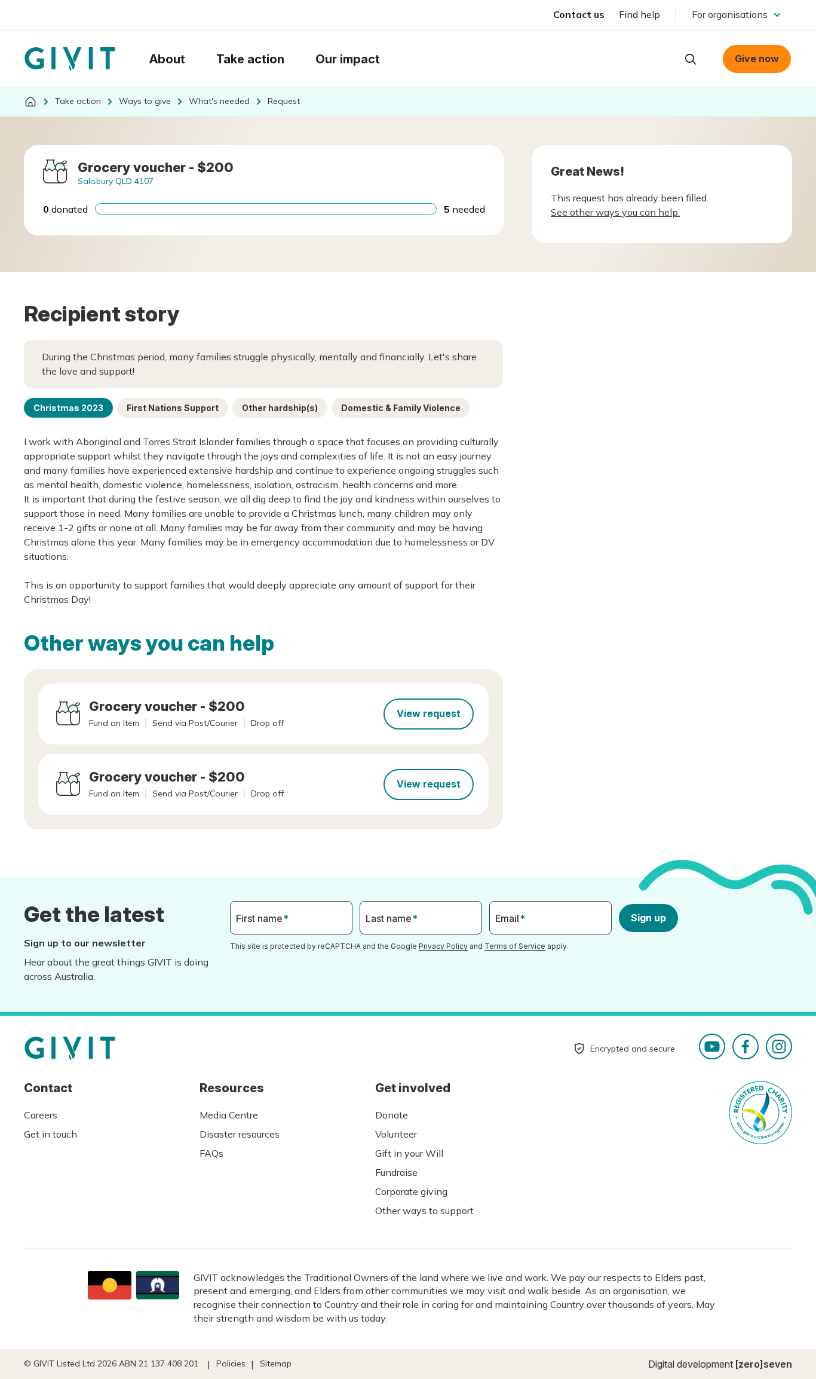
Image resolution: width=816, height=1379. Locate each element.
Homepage (70, 59)
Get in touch (50, 1134)
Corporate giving (411, 1191)
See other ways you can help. (615, 212)
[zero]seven (763, 1364)
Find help (639, 14)
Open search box (690, 59)
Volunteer (396, 1134)
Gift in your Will (409, 1153)
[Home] (30, 101)
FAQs (211, 1153)
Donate (391, 1115)
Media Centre (229, 1115)
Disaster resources (240, 1134)
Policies (231, 1363)
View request (429, 713)
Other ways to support (424, 1210)
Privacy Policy (443, 946)
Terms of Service (514, 946)
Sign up (648, 918)
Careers (40, 1115)
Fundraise (396, 1172)
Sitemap (276, 1363)
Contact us (579, 14)
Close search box (660, 58)
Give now (757, 59)
